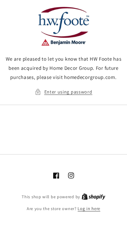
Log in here (89, 208)
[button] (63, 92)
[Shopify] (93, 197)
